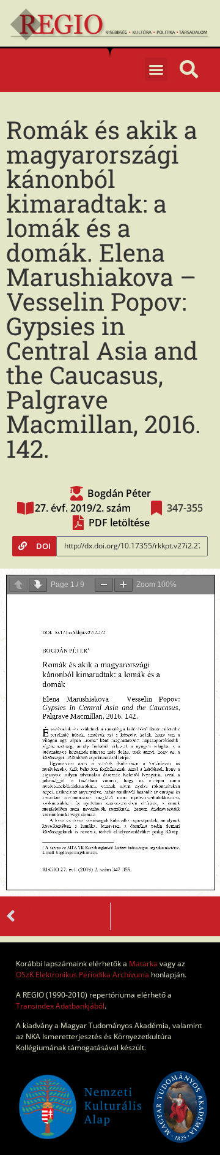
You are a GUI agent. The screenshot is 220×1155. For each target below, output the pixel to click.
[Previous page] (18, 585)
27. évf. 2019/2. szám (83, 508)
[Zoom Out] (104, 585)
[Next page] (38, 585)
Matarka (143, 963)
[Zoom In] (123, 585)
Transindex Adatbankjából (60, 1006)
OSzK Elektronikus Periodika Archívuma (82, 974)
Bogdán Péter (119, 493)
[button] (156, 69)
